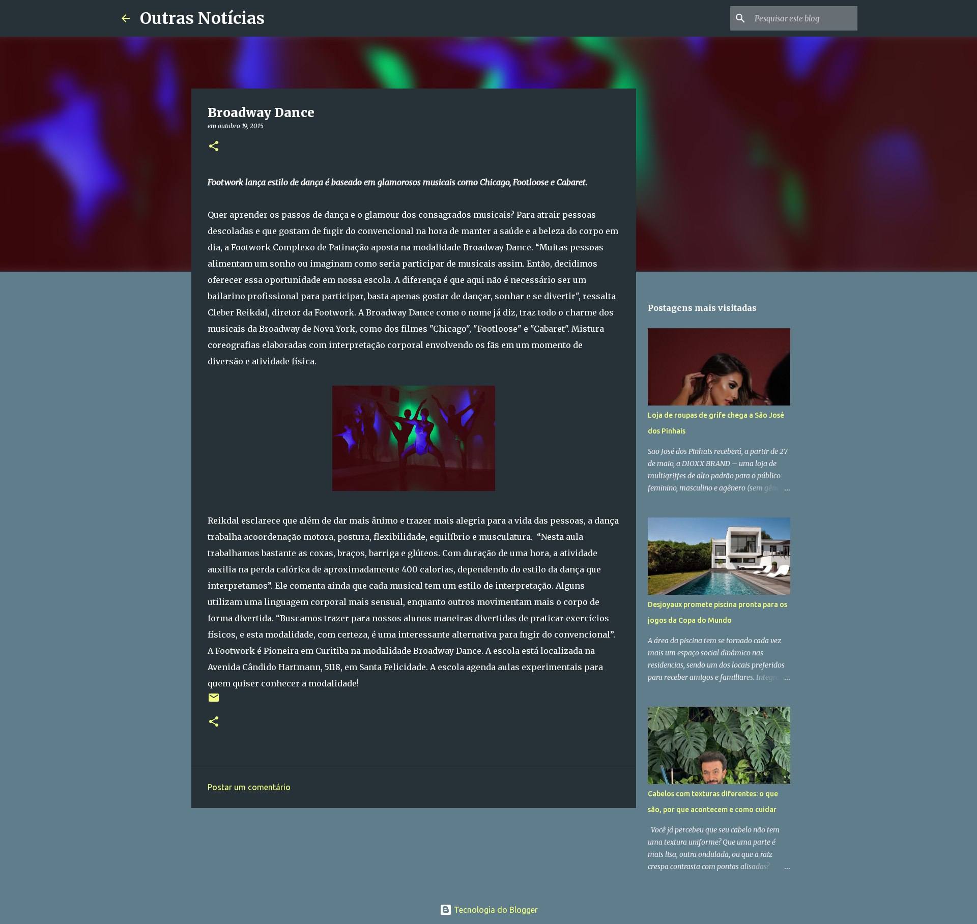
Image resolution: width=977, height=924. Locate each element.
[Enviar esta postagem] (214, 701)
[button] (214, 147)
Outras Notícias (202, 18)
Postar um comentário (249, 787)
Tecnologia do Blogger (495, 909)
